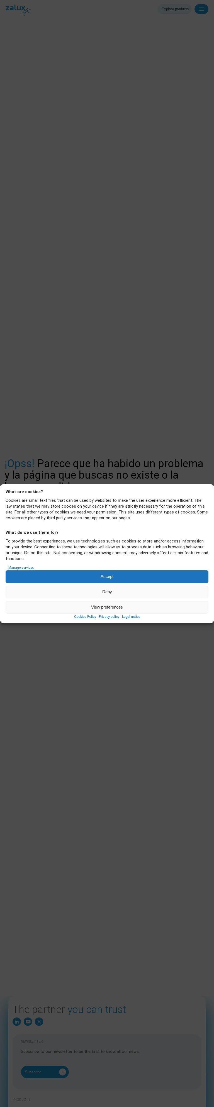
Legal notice (131, 617)
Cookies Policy (85, 617)
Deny (107, 591)
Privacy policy (109, 617)
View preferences (107, 607)
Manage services (21, 568)
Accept (107, 576)
